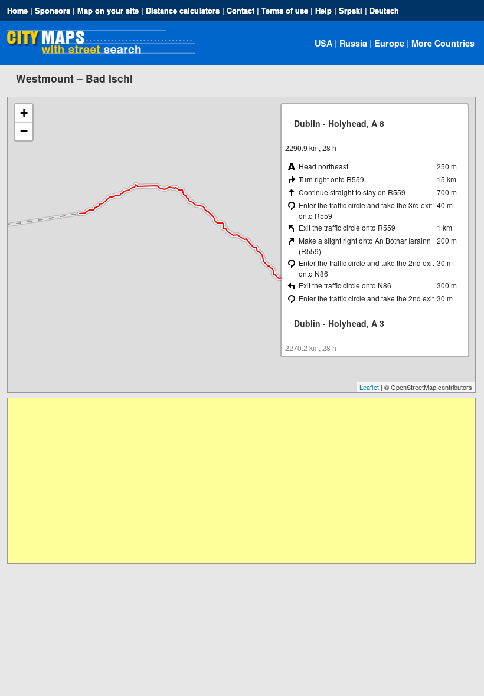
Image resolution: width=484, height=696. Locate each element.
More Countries (443, 43)
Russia (353, 43)
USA (323, 43)
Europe (389, 43)
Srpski (350, 10)
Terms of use (284, 10)
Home (17, 10)
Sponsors (52, 10)
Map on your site (108, 10)
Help (323, 10)
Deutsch (384, 10)
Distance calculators (183, 10)
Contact (240, 10)
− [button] (24, 131)
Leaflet (369, 387)
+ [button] (24, 113)
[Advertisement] (241, 480)
